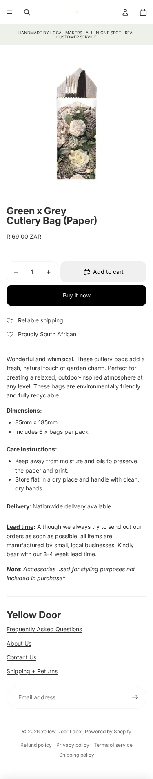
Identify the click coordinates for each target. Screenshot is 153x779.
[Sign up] (135, 697)
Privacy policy (72, 745)
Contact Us (21, 657)
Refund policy (36, 745)
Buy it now (77, 295)
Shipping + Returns (32, 671)
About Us (19, 643)
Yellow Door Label (61, 731)
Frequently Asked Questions (44, 629)
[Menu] (9, 12)
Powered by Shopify (108, 731)
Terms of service (113, 745)
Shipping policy (76, 755)
